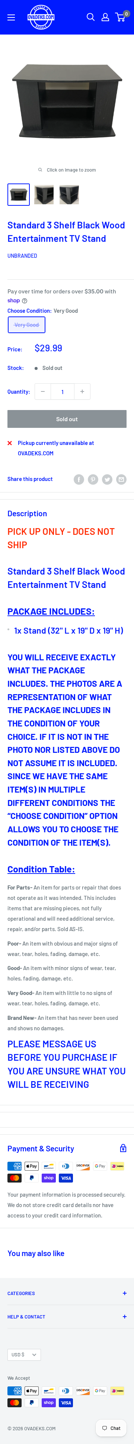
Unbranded (22, 256)
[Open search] (91, 17)
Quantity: (18, 391)
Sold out (67, 418)
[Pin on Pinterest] (93, 478)
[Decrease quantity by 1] (43, 391)
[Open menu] (11, 17)
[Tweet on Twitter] (107, 478)
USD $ (18, 1354)
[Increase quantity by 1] (82, 391)
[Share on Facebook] (79, 478)
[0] (120, 17)
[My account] (105, 17)
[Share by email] (121, 478)
